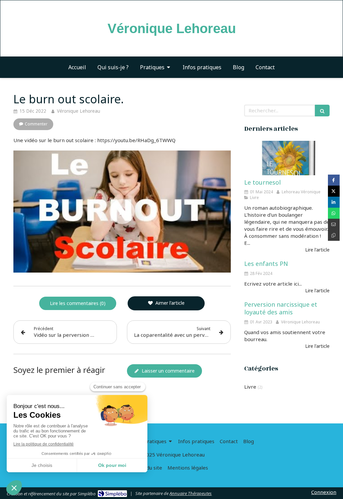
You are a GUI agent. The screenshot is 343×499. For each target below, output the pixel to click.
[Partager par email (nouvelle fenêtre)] (334, 224)
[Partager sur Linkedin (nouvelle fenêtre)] (334, 202)
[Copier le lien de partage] (334, 235)
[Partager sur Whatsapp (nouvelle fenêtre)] (334, 213)
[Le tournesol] (287, 158)
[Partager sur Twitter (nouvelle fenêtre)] (334, 191)
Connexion (323, 492)
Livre (250, 386)
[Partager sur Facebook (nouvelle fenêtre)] (334, 180)
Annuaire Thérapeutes (190, 493)
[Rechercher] (322, 110)
